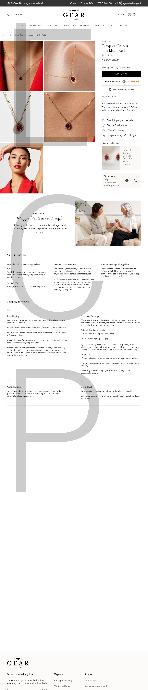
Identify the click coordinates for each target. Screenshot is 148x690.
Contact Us (90, 680)
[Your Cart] (139, 14)
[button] (32, 25)
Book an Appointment (96, 686)
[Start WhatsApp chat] (127, 180)
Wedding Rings (62, 686)
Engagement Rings (64, 680)
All (11, 35)
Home (4, 35)
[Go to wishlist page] (134, 14)
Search (18, 14)
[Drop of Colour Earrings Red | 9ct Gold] (111, 158)
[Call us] (135, 180)
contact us (74, 274)
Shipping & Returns (18, 301)
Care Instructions (16, 255)
